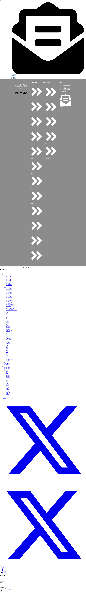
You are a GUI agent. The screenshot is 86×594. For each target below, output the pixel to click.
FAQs (5, 362)
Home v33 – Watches (9, 303)
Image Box (7, 384)
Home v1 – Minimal (8, 276)
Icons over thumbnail (9, 338)
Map (6, 379)
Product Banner (8, 387)
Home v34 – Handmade (9, 304)
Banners (7, 372)
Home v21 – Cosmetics (9, 293)
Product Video (8, 331)
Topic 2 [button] (5, 287)
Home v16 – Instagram (9, 289)
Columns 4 (7, 318)
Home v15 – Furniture (9, 288)
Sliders (7, 381)
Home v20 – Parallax (9, 292)
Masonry (7, 316)
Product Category (8, 391)
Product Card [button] (6, 337)
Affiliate (7, 328)
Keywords (7, 374)
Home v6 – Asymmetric (9, 280)
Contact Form (8, 377)
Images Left (7, 321)
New (6, 333)
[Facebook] (16, 93)
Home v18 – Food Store (9, 290)
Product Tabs (7, 388)
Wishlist (7, 348)
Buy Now (7, 358)
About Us (14, 78)
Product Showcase (8, 393)
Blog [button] (3, 366)
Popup (7, 356)
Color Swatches (8, 326)
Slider (6, 351)
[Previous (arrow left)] (0, 582)
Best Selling (7, 336)
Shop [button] (3, 311)
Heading (7, 373)
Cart (6, 346)
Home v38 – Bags (9, 307)
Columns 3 (7, 317)
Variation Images (9, 330)
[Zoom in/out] (0, 581)
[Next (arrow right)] (1, 582)
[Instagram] (18, 93)
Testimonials (7, 385)
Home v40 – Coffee (9, 309)
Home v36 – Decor (8, 306)
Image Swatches (8, 327)
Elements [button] (5, 370)
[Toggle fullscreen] (1, 581)
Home (14, 77)
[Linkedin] (23, 93)
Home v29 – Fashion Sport (9, 300)
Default (7, 313)
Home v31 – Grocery (9, 302)
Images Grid (7, 322)
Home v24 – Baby (8, 295)
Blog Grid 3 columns (7, 368)
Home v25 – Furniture (9, 296)
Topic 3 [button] (5, 299)
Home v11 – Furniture (9, 284)
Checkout (7, 347)
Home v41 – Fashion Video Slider (11, 310)
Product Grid (7, 389)
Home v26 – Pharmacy (9, 297)
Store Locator (6, 364)
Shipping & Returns (7, 363)
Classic (7, 350)
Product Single (8, 392)
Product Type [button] (6, 324)
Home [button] (3, 274)
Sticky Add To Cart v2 (9, 360)
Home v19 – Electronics (9, 291)
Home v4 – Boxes (8, 278)
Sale (6, 334)
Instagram (7, 382)
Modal (7, 315)
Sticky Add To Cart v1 (9, 359)
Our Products (15, 79)
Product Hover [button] (6, 349)
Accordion (7, 375)
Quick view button (8, 339)
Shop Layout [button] (6, 312)
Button (7, 371)
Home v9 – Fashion (8, 282)
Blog (6, 380)
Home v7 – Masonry (9, 281)
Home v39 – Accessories (10, 308)
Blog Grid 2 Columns (7, 367)
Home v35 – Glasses (9, 305)
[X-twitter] (26, 93)
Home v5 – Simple (8, 279)
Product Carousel (8, 390)
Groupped (7, 329)
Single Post (5, 369)
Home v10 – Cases (8, 283)
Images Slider (8, 323)
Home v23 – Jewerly (9, 294)
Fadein (7, 352)
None (6, 354)
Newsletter (7, 383)
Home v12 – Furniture (9, 285)
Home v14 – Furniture (9, 286)
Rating (7, 335)
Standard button (8, 342)
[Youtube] (21, 93)
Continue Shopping (9, 579)
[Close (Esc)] (3, 581)
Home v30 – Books (8, 301)
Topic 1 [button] (5, 275)
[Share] (2, 581)
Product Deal (7, 394)
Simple (7, 325)
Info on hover (8, 343)
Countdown (7, 376)
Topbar (7, 314)
